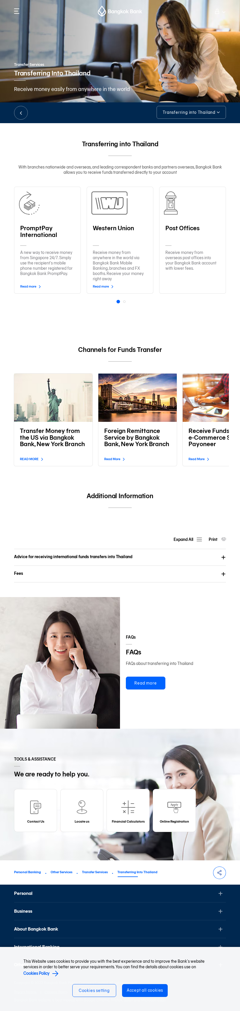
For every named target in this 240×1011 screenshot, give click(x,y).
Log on (219, 10)
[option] (47, 239)
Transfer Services (95, 872)
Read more (145, 683)
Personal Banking (27, 872)
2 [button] (125, 302)
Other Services (61, 872)
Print (213, 539)
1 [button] (119, 302)
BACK (21, 113)
